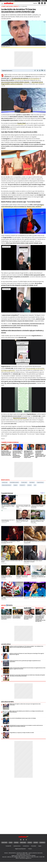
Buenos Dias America (6, 485)
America (29, 485)
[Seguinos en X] (45, 3)
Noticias (16, 842)
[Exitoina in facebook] (42, 3)
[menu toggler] (2, 3)
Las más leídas (6, 644)
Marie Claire (23, 842)
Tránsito (30, 848)
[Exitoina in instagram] (39, 3)
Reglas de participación (20, 848)
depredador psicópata (20, 418)
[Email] (44, 71)
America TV (22, 485)
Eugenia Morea (40, 482)
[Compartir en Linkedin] (42, 70)
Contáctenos (26, 846)
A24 (35, 485)
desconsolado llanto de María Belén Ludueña (15, 82)
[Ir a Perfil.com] (43, 1)
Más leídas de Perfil (7, 702)
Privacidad (33, 846)
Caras (10, 842)
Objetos (15, 485)
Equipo (39, 846)
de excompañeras (25, 78)
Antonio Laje (4, 482)
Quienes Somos (16, 846)
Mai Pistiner (32, 482)
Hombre (35, 842)
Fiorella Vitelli (24, 482)
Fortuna (29, 842)
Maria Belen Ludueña (14, 482)
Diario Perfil (4, 842)
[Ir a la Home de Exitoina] (9, 3)
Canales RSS (8, 846)
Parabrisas (42, 842)
